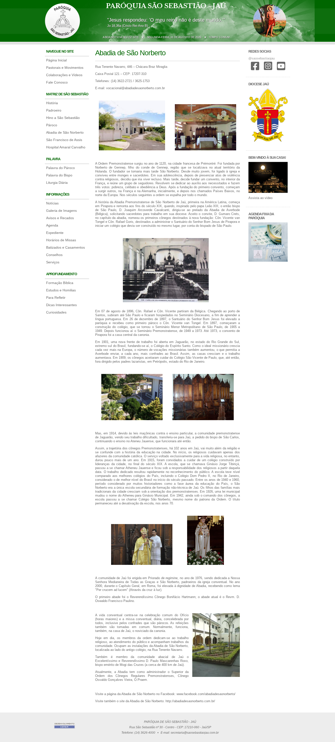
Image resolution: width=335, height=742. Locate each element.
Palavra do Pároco (60, 168)
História (52, 103)
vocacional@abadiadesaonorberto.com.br (135, 88)
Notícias (52, 203)
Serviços (52, 262)
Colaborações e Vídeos (64, 75)
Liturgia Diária (57, 183)
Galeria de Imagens (61, 211)
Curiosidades (56, 312)
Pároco (51, 125)
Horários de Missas (61, 240)
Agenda (52, 225)
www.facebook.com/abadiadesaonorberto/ (206, 694)
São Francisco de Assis (64, 140)
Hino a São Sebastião (63, 118)
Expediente (55, 233)
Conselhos (54, 255)
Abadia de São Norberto (65, 132)
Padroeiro (53, 110)
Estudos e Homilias (61, 290)
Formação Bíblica (59, 283)
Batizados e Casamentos (65, 247)
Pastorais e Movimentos (64, 68)
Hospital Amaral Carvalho (65, 147)
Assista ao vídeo (260, 198)
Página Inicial (56, 60)
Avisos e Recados (60, 218)
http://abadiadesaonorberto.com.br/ (190, 701)
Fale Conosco (57, 82)
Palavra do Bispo (59, 175)
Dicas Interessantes (61, 305)
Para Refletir (55, 298)
